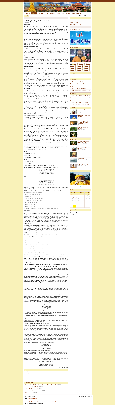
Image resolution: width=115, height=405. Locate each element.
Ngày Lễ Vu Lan (74, 86)
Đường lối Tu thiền (74, 22)
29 (88, 204)
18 (77, 202)
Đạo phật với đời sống (77, 13)
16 (71, 202)
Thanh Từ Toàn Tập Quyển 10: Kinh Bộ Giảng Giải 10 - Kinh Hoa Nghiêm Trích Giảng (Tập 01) (89, 104)
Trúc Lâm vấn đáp (28, 392)
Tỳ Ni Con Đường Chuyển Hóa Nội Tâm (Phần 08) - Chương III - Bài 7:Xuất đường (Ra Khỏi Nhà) (61, 15)
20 (83, 202)
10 (74, 200)
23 (71, 204)
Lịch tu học (40, 13)
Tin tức (46, 13)
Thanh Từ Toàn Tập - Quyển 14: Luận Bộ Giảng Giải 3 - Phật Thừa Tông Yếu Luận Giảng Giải (88, 95)
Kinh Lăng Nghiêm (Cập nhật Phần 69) (79, 83)
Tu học (58, 13)
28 (86, 204)
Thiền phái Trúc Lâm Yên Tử (41, 17)
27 (83, 204)
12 (80, 200)
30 (71, 206)
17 (74, 202)
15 (88, 200)
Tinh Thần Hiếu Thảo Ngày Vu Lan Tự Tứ (33, 15)
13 (83, 200)
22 (88, 202)
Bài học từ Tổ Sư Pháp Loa (82, 164)
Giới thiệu (34, 13)
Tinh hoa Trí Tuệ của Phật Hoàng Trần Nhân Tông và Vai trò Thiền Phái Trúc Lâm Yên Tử (41, 384)
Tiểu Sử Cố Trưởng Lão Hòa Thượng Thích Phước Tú (81, 90)
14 (86, 200)
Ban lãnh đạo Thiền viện (75, 29)
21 (86, 202)
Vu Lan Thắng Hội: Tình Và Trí (77, 81)
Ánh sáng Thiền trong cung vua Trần (32, 388)
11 (77, 200)
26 (80, 204)
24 (74, 204)
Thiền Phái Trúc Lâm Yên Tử (82, 152)
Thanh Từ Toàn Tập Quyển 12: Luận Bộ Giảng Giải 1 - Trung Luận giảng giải (85, 100)
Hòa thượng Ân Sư (73, 20)
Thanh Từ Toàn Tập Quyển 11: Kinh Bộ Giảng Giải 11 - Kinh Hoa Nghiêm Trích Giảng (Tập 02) (89, 102)
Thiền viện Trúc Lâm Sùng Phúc (76, 24)
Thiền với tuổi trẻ (66, 13)
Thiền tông (52, 13)
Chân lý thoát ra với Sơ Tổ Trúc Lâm (32, 386)
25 (77, 204)
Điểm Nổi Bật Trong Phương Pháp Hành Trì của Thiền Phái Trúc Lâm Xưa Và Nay (82, 122)
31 (74, 206)
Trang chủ (27, 13)
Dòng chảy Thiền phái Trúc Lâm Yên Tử (32, 390)
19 (80, 202)
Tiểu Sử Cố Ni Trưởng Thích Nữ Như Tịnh (79, 88)
